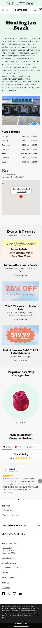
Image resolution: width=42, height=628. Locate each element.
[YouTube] (21, 593)
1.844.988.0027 (7, 510)
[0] (38, 10)
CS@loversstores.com (10, 515)
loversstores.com (8, 558)
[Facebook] (4, 593)
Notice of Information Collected (12, 615)
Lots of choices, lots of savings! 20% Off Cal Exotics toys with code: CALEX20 (21, 3)
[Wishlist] (7, 10)
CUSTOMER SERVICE (14, 525)
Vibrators (21, 423)
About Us (5, 583)
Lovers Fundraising (9, 563)
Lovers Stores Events (10, 568)
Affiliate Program (8, 578)
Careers (5, 573)
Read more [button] (7, 492)
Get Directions (21, 191)
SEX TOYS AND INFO (13, 533)
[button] (2, 481)
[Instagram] (15, 593)
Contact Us (6, 588)
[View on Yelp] (5, 470)
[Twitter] (9, 593)
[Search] (35, 10)
